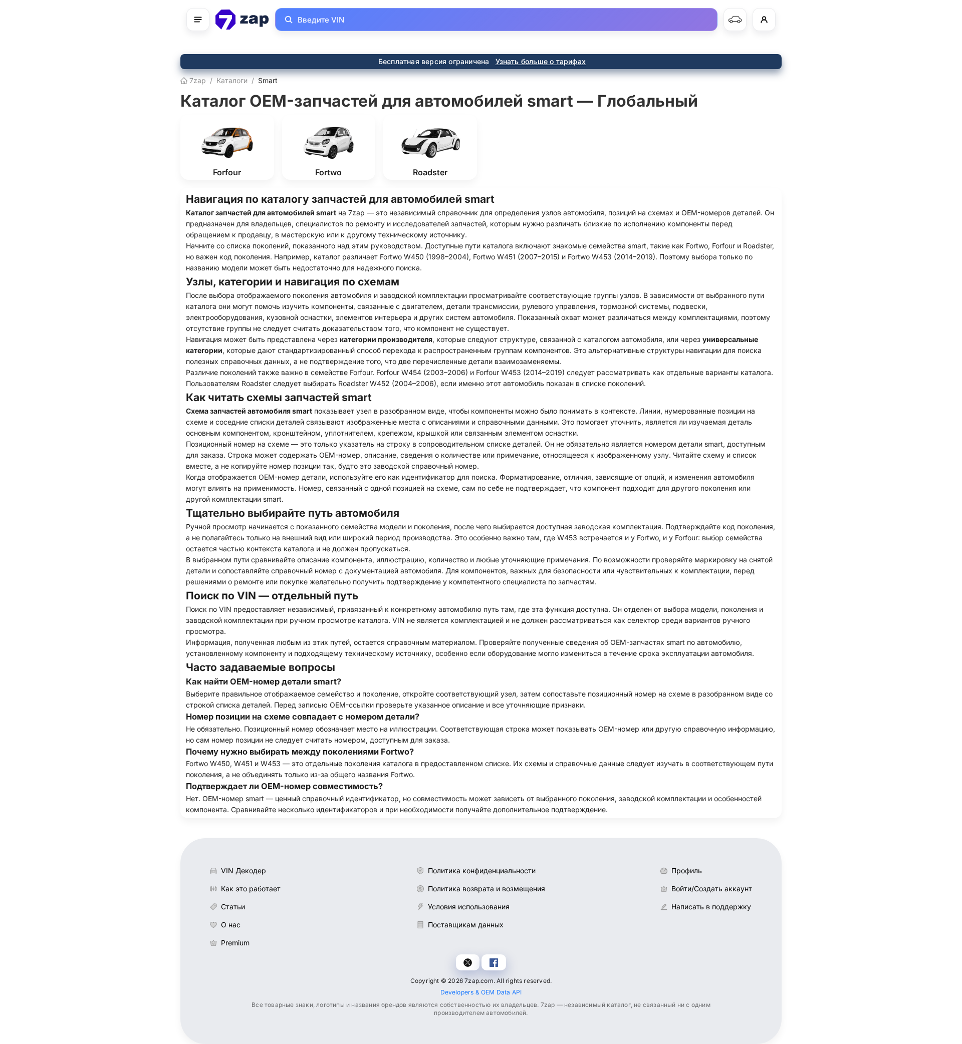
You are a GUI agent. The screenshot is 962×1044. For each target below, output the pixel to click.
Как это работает (251, 888)
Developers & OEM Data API (481, 992)
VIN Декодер (243, 870)
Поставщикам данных (466, 924)
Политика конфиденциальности (482, 870)
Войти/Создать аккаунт (711, 888)
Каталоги (232, 80)
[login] (764, 19)
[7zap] (242, 20)
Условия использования (469, 906)
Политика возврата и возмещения (486, 888)
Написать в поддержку (711, 906)
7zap (196, 80)
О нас (231, 924)
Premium (235, 942)
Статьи (233, 906)
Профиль (686, 870)
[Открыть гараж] (735, 19)
